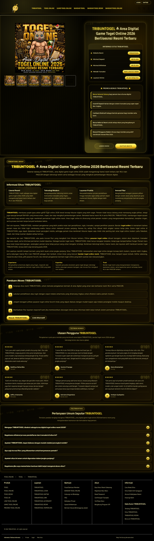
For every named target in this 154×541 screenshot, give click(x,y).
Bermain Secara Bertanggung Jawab (76, 508)
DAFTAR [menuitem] (145, 2)
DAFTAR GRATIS (126, 146)
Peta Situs (40, 537)
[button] (144, 8)
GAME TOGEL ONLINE (11, 504)
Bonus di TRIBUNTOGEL (132, 519)
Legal (33, 537)
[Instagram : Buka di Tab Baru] (144, 537)
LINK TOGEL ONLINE (10, 501)
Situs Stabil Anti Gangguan (133, 491)
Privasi (27, 537)
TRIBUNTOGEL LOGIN (41, 491)
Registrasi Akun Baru (101, 491)
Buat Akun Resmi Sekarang (103, 487)
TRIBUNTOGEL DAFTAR (41, 494)
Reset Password (100, 494)
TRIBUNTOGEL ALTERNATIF (43, 501)
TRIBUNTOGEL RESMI (41, 504)
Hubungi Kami (129, 498)
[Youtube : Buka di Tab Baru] (148, 537)
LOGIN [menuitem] (138, 2)
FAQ (65, 498)
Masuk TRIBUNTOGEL (18, 318)
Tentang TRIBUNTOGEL (132, 509)
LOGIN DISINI (104, 146)
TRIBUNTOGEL (12, 213)
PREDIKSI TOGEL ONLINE (12, 508)
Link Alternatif (38, 318)
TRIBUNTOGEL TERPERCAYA (43, 508)
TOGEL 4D (7, 498)
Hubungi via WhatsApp (71, 494)
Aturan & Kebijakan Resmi (133, 494)
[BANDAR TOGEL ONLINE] (15, 8)
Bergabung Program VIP (102, 504)
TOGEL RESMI (8, 494)
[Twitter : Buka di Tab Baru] (140, 537)
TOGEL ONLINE (9, 491)
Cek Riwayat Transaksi (102, 498)
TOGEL (6, 487)
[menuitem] (36, 8)
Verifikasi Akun (99, 501)
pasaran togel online (98, 238)
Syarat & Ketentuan (70, 504)
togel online (126, 225)
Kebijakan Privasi (69, 501)
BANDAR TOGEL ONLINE (72, 491)
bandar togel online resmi (88, 254)
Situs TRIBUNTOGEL (131, 512)
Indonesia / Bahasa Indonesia (12, 537)
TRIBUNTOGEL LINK (40, 498)
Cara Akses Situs (130, 487)
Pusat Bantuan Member (71, 487)
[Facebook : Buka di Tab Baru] (136, 537)
